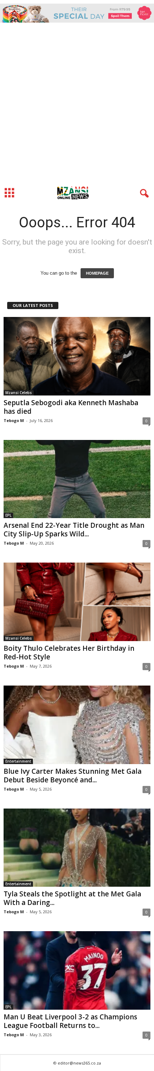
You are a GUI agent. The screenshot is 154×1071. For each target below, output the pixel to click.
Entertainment (18, 761)
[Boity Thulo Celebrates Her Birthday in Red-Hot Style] (77, 602)
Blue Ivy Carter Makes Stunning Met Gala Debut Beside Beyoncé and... (72, 776)
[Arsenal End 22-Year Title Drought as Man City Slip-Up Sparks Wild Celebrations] (77, 479)
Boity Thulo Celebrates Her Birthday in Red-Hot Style (69, 653)
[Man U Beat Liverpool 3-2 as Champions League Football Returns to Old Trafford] (77, 970)
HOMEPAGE (97, 273)
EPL (8, 515)
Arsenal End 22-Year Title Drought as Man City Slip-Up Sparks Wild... (74, 530)
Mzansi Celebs (18, 392)
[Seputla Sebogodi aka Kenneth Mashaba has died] (77, 356)
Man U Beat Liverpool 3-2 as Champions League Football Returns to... (70, 1021)
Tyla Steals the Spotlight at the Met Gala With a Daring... (72, 898)
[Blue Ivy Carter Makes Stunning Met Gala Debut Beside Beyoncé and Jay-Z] (77, 725)
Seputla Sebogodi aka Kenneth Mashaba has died (71, 407)
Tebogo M (14, 420)
